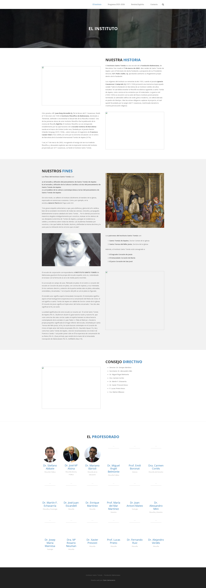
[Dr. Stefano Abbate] (50, 454)
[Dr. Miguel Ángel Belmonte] (113, 454)
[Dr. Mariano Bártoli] (92, 454)
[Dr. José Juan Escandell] (71, 491)
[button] (163, 4)
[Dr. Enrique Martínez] (92, 491)
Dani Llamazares (109, 580)
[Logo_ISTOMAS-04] (61, 4)
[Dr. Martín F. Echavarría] (50, 491)
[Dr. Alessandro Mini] (156, 491)
